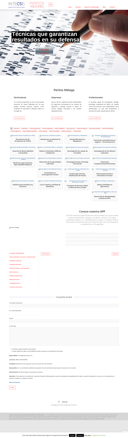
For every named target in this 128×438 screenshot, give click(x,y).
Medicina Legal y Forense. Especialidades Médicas (23, 164)
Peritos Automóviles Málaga (96, 419)
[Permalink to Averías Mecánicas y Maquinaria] (77, 135)
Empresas (16, 128)
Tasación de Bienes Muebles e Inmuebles (22, 152)
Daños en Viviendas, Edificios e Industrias (50, 152)
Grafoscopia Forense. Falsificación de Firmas (77, 174)
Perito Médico (51, 415)
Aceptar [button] (72, 435)
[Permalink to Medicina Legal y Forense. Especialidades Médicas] (23, 158)
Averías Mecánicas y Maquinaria (77, 140)
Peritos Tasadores (66, 131)
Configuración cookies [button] (98, 435)
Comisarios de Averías (15, 287)
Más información (14, 382)
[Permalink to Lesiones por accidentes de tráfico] (50, 135)
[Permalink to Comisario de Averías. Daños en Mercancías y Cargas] (77, 181)
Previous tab (45, 254)
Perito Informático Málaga (25, 419)
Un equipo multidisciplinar (16, 253)
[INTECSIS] (31, 4)
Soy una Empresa (56, 118)
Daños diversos (13, 272)
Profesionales (77, 131)
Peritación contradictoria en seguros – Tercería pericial (104, 141)
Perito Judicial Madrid (20, 417)
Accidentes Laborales (15, 261)
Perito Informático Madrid (71, 415)
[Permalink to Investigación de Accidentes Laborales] (104, 147)
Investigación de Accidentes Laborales (104, 152)
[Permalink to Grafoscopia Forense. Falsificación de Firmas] (77, 169)
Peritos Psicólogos (54, 131)
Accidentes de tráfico (15, 264)
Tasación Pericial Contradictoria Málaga (77, 419)
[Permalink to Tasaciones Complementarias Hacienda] (104, 158)
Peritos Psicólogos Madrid (34, 417)
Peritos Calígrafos (60, 128)
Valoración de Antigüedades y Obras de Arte (104, 197)
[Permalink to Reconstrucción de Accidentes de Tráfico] (23, 135)
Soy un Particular (19, 118)
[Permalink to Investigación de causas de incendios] (77, 147)
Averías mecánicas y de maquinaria (19, 268)
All (11, 128)
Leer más (87, 435)
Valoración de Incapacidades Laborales (50, 163)
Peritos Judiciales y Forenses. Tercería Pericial (22, 257)
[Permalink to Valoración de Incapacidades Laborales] (50, 158)
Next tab (115, 254)
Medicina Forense (14, 279)
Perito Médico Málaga (105, 417)
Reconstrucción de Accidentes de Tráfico (23, 140)
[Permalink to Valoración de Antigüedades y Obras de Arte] (104, 192)
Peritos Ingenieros (16, 131)
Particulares (24, 128)
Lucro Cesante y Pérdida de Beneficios (50, 185)
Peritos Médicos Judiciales (30, 131)
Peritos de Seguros (82, 128)
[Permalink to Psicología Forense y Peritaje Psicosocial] (77, 158)
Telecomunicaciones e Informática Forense (104, 174)
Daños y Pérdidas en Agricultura (104, 185)
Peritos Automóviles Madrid (90, 417)
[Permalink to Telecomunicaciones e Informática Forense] (104, 169)
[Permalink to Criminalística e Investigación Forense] (50, 169)
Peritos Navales (43, 131)
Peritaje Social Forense (15, 276)
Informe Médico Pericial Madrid (51, 417)
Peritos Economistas (94, 128)
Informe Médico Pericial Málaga (56, 419)
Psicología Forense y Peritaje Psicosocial (77, 163)
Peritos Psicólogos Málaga (101, 415)
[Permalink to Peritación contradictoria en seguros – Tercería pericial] (104, 136)
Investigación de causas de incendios (77, 152)
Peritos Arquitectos (47, 128)
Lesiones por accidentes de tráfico (50, 140)
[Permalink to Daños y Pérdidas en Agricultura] (104, 181)
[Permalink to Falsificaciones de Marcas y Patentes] (23, 181)
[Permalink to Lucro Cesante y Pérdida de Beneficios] (50, 181)
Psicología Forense (14, 283)
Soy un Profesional (95, 118)
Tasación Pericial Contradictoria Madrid (71, 417)
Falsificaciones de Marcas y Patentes (23, 185)
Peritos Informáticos (107, 128)
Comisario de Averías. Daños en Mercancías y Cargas (77, 186)
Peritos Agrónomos (35, 128)
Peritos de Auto (71, 128)
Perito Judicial (59, 415)
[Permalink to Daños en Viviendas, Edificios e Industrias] (50, 147)
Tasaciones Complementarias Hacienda (104, 163)
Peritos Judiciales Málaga (40, 419)
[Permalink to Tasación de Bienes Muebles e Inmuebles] (23, 147)
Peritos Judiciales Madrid (86, 415)
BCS (45, 415)
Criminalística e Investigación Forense (50, 174)
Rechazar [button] (80, 435)
